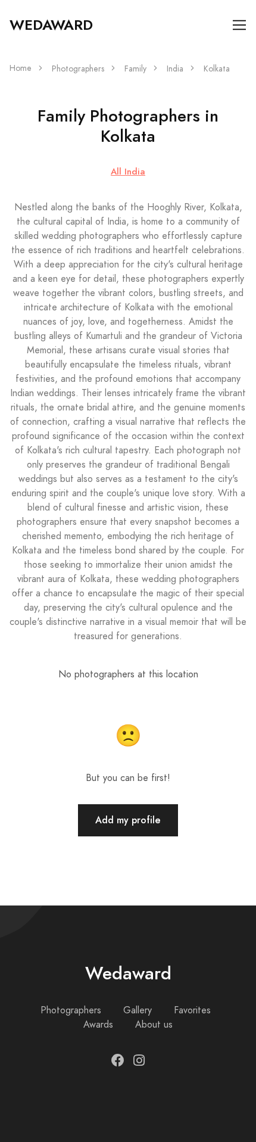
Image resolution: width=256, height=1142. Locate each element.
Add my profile (128, 820)
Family (135, 68)
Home (21, 68)
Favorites (192, 1010)
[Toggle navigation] (239, 25)
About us (154, 1024)
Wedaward (51, 25)
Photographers (78, 68)
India (175, 68)
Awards (98, 1024)
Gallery (137, 1010)
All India (128, 171)
